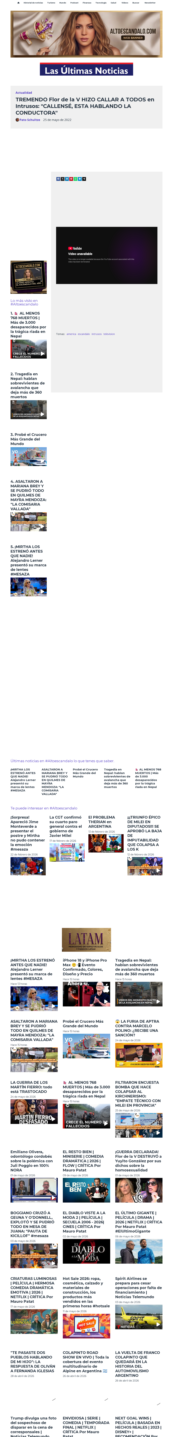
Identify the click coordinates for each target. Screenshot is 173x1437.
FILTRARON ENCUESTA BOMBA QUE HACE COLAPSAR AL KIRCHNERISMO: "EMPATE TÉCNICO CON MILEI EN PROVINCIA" (138, 1094)
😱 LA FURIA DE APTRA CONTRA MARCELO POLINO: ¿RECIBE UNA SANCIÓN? (137, 1028)
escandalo (84, 334)
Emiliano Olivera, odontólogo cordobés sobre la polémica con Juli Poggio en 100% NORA (32, 1161)
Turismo (51, 3)
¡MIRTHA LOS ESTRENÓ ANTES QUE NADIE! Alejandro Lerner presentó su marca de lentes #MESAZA (23, 780)
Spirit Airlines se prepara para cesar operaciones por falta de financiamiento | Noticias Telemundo (138, 1287)
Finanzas (87, 3)
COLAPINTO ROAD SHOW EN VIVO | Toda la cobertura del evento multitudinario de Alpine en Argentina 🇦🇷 (86, 1361)
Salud (113, 3)
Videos (125, 3)
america (71, 334)
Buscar (135, 3)
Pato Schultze (30, 120)
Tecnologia (100, 3)
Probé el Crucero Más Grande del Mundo (85, 773)
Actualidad (24, 92)
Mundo (62, 3)
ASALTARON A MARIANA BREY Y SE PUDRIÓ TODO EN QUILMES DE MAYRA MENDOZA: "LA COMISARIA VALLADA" (34, 1030)
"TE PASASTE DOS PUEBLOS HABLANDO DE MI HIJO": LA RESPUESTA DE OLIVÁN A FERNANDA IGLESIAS (33, 1361)
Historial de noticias (33, 3)
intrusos (97, 334)
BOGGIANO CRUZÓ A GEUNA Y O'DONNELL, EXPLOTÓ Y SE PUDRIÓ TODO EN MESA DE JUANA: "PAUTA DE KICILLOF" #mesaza (32, 1224)
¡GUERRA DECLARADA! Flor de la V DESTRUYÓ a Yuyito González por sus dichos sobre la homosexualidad (138, 1161)
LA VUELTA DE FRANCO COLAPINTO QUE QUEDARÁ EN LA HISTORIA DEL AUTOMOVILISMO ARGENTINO (137, 1364)
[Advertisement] (86, 146)
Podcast (74, 3)
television (109, 334)
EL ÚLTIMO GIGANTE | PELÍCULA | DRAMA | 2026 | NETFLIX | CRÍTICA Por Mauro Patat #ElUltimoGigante (138, 1222)
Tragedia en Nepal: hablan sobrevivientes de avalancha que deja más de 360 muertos (117, 778)
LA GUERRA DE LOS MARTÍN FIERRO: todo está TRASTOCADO (31, 1087)
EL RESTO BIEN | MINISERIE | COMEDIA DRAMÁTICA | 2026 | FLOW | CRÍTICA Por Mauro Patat (83, 1161)
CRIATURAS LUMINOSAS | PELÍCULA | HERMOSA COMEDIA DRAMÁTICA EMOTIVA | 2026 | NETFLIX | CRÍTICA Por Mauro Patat (34, 1290)
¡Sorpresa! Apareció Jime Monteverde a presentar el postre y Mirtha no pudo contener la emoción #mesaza (28, 833)
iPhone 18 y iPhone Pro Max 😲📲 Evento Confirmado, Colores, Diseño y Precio (85, 967)
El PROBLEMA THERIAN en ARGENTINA (101, 822)
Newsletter (150, 3)
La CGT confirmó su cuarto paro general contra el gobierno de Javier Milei (66, 826)
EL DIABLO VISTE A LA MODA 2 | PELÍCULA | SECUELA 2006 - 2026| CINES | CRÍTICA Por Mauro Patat (84, 1222)
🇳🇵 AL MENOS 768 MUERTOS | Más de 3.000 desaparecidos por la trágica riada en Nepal (148, 778)
